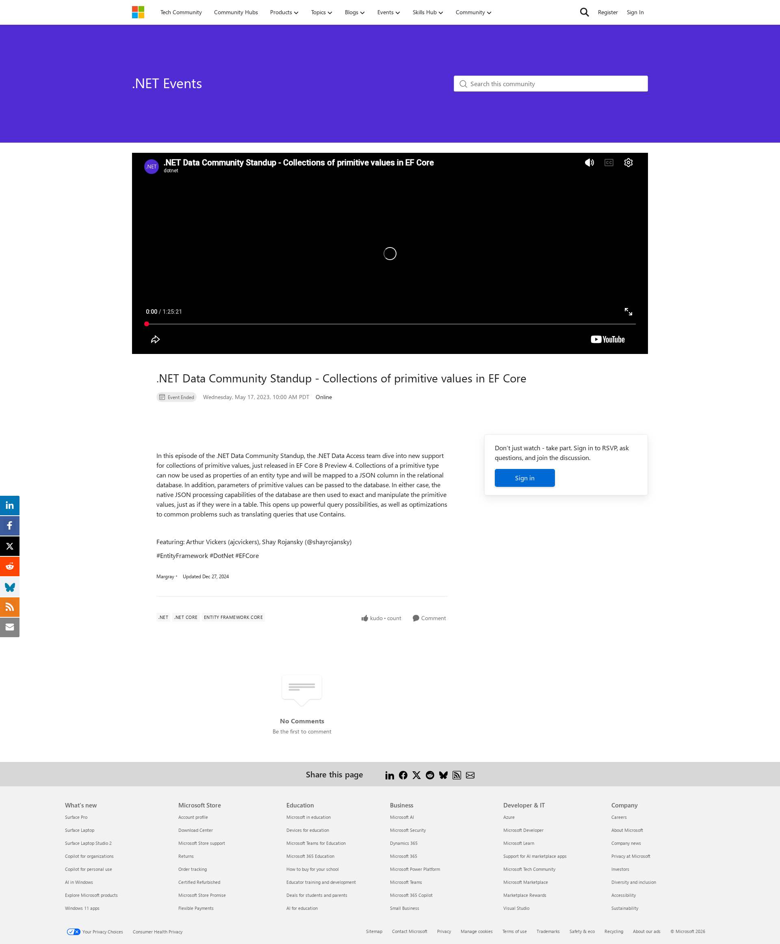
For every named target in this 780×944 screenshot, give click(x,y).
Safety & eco (582, 931)
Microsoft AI (402, 817)
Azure (509, 817)
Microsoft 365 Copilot (411, 895)
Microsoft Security (408, 830)
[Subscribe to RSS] (457, 774)
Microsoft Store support (201, 843)
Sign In (635, 12)
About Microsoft (627, 830)
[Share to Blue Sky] (443, 774)
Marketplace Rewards (524, 895)
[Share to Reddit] (430, 774)
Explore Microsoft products (91, 895)
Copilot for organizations (89, 856)
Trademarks (548, 931)
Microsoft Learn (518, 843)
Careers (619, 817)
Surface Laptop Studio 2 (88, 843)
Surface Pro (76, 817)
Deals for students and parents (316, 895)
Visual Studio (516, 908)
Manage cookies (477, 931)
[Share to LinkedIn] (390, 774)
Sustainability (624, 908)
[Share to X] (416, 774)
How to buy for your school (312, 869)
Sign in (525, 477)
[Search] (584, 12)
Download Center (195, 830)
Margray (165, 576)
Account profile (193, 817)
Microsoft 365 (403, 856)
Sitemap (374, 931)
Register (608, 12)
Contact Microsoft (409, 931)
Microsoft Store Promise (202, 895)
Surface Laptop (79, 830)
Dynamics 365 (404, 843)
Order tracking (192, 869)
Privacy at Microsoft (630, 856)
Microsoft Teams (406, 882)
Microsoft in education (308, 817)
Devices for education (307, 830)
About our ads (647, 931)
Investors (620, 869)
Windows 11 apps (82, 908)
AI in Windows (79, 882)
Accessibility (623, 895)
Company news (626, 843)
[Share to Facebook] (403, 774)
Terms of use (515, 931)
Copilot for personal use (88, 869)
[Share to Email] (470, 774)
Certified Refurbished (199, 882)
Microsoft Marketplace (525, 882)
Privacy (444, 931)
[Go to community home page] (138, 12)
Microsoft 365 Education (310, 856)
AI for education (302, 908)
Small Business (404, 908)
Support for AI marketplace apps (535, 856)
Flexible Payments (196, 908)
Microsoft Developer (523, 830)
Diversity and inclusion (633, 882)
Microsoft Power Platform (415, 869)
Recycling (613, 931)
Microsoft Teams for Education (316, 843)
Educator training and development (321, 882)
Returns (186, 856)
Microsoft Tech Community (529, 869)
